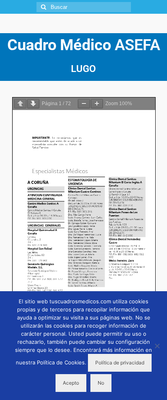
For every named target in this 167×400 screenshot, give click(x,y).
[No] (157, 346)
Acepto (71, 383)
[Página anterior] (20, 103)
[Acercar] (97, 103)
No (101, 383)
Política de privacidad (119, 363)
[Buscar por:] (83, 7)
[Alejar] (84, 103)
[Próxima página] (33, 103)
